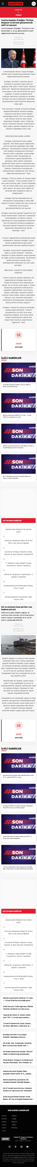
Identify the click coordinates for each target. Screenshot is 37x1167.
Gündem (4, 1119)
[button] (3, 4)
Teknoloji (14, 1128)
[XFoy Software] (5, 1139)
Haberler (18, 10)
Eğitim (14, 1125)
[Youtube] (27, 1147)
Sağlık (14, 1119)
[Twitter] (9, 1147)
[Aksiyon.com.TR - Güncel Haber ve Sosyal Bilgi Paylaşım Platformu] (15, 4)
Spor (4, 1131)
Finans (4, 1125)
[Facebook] (15, 1147)
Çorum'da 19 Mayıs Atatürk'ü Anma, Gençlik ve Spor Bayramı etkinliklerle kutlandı (18, 554)
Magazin (14, 1122)
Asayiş (4, 1116)
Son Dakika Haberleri (18, 1110)
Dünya (4, 1128)
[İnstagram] (21, 1147)
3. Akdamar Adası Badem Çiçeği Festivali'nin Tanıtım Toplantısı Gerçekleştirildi (18, 565)
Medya (14, 1116)
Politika (4, 1122)
